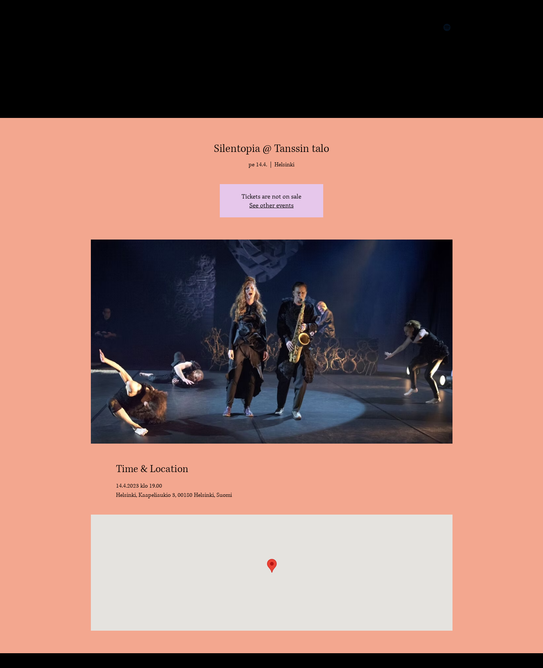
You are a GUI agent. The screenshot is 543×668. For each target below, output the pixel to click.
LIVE (98, 41)
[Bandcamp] (402, 27)
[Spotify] (446, 27)
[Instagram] (424, 27)
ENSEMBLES (109, 66)
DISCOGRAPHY (115, 79)
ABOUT (102, 54)
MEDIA (102, 92)
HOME (101, 28)
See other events (271, 205)
